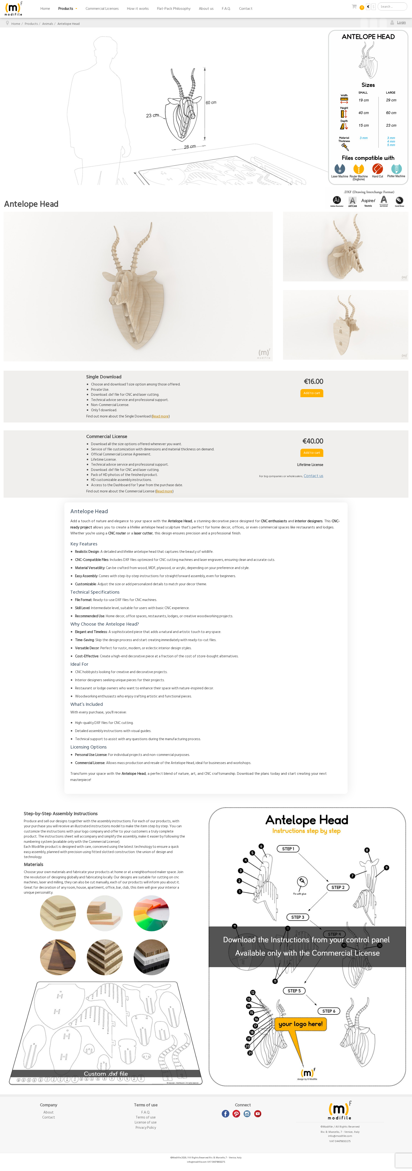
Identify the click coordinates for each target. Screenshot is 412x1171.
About (48, 1112)
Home (45, 8)
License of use (146, 1122)
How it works (138, 8)
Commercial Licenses (102, 8)
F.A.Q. (226, 8)
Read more (160, 416)
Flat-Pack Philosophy (174, 8)
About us (206, 8)
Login (401, 22)
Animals (47, 23)
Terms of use (146, 1117)
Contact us (313, 475)
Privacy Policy (146, 1127)
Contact (245, 8)
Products (66, 8)
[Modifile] (14, 8)
